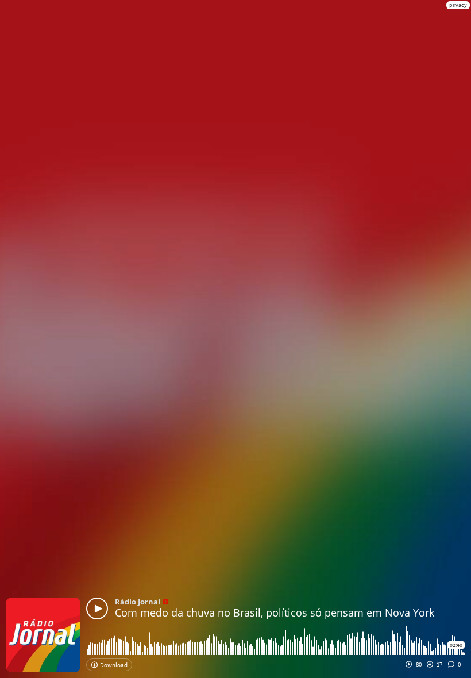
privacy (458, 5)
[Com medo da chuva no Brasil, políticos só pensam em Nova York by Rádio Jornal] (97, 608)
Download (113, 665)
